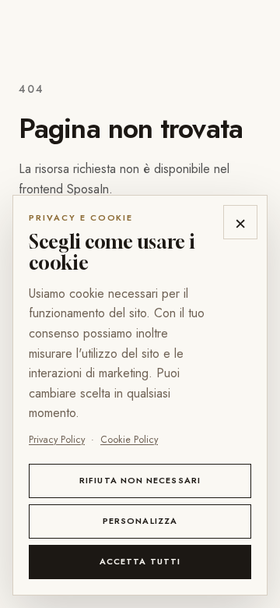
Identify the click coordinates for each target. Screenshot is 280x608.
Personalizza (140, 520)
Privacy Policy (57, 440)
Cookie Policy (129, 440)
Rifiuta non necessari (140, 480)
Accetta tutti (140, 561)
